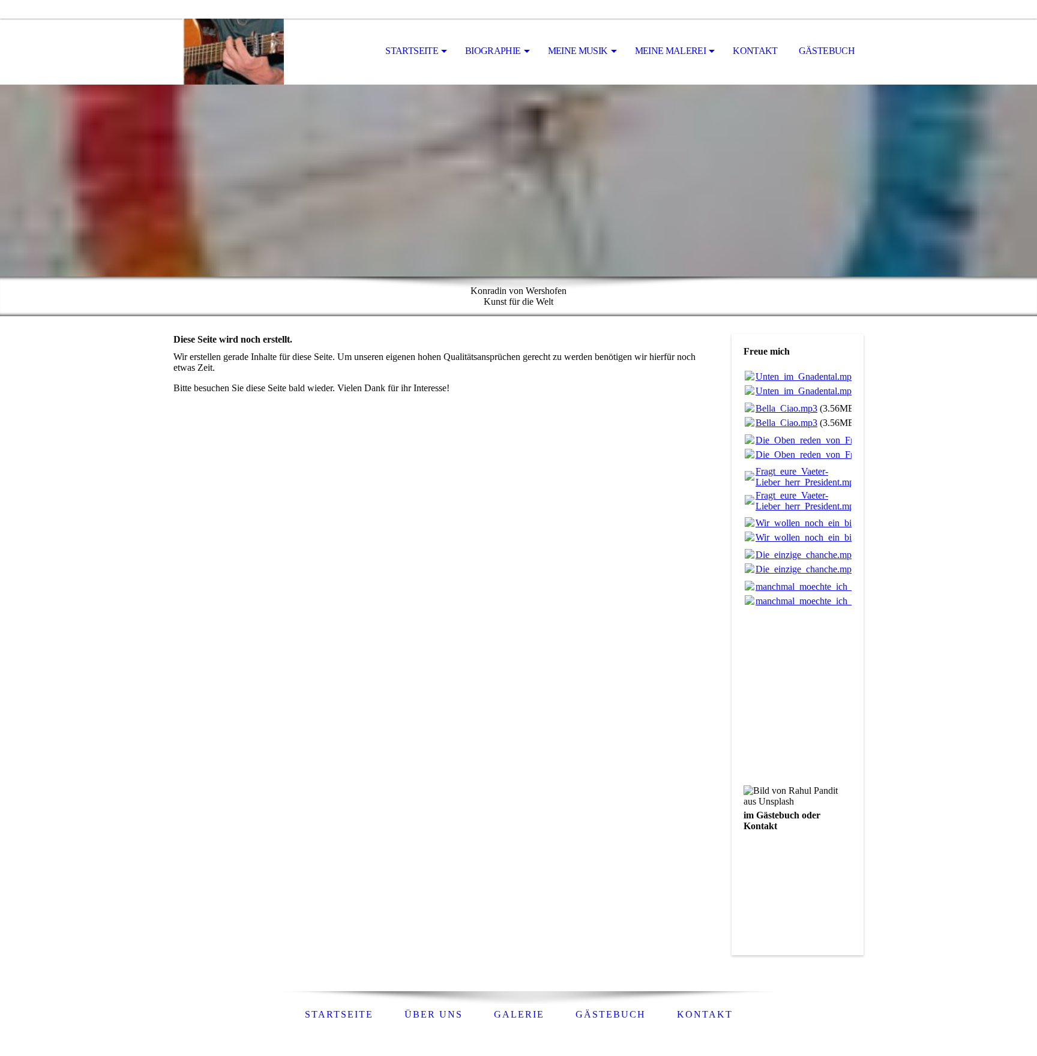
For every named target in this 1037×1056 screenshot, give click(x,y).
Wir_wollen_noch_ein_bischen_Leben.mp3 (838, 523)
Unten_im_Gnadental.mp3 (806, 376)
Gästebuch (827, 51)
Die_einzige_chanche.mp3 (806, 555)
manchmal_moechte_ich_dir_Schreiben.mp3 (840, 586)
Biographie (493, 51)
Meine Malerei (670, 51)
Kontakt (755, 51)
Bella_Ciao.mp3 (786, 408)
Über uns (433, 1014)
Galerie (519, 1014)
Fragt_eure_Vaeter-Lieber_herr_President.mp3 (807, 476)
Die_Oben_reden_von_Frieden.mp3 (824, 440)
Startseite (411, 51)
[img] (233, 52)
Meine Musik (578, 51)
